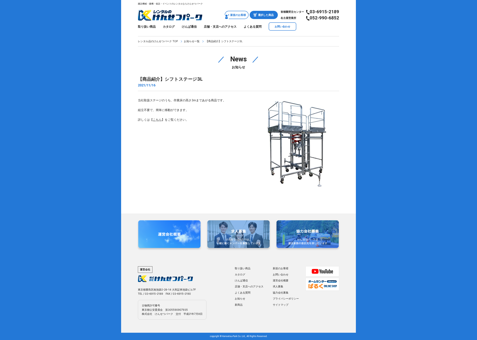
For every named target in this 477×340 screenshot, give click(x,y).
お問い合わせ (282, 26)
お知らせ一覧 (192, 41)
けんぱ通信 (189, 26)
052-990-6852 (324, 18)
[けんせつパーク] (170, 18)
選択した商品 (266, 14)
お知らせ (240, 298)
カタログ (169, 26)
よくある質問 (253, 26)
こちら (157, 119)
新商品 (239, 304)
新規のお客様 (238, 14)
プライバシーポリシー (286, 298)
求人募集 (278, 286)
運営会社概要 (280, 280)
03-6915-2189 (324, 11)
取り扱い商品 (147, 26)
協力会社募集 (280, 292)
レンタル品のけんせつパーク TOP (158, 41)
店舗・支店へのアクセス (220, 26)
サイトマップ (280, 304)
